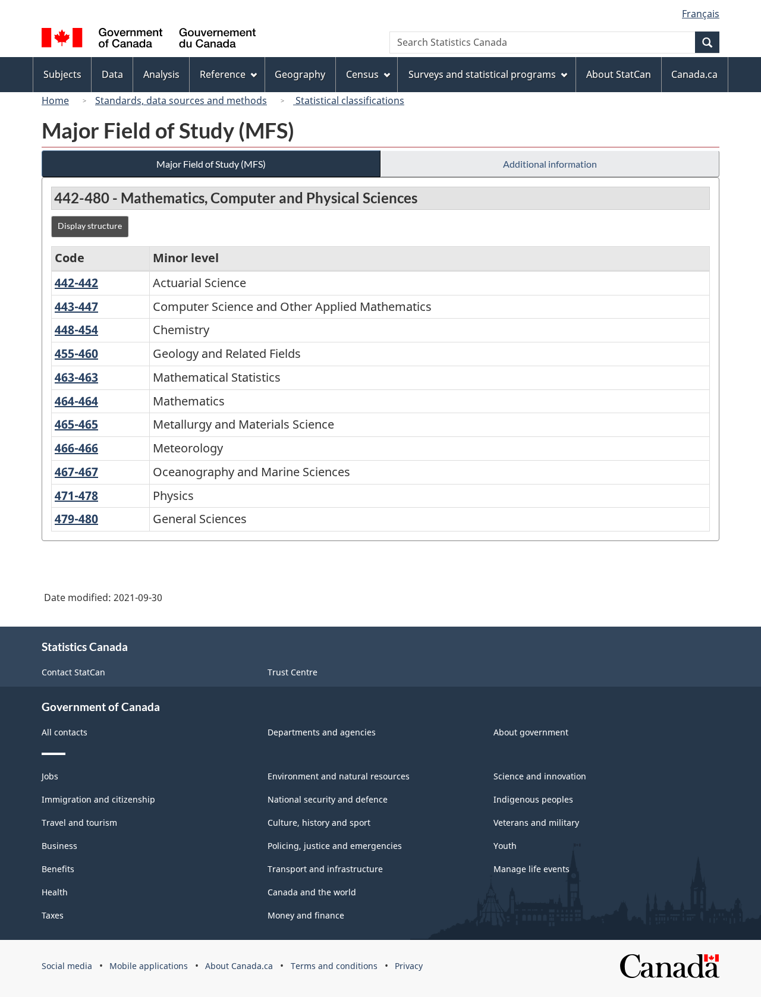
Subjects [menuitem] (62, 74)
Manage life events (531, 869)
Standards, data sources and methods (181, 100)
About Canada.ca (239, 965)
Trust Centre (292, 672)
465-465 (76, 424)
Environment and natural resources (339, 776)
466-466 (76, 448)
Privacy (409, 965)
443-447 (76, 306)
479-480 (76, 519)
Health (55, 892)
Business (59, 845)
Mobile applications (148, 965)
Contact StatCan (73, 672)
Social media (67, 965)
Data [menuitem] (112, 74)
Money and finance (306, 915)
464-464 (76, 401)
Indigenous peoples (533, 799)
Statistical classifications (348, 100)
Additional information (550, 163)
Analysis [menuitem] (161, 74)
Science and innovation (539, 776)
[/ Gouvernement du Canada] (149, 39)
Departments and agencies (322, 732)
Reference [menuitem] (223, 74)
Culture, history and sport (319, 822)
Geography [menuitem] (300, 74)
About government (530, 732)
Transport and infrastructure (325, 869)
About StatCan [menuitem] (618, 74)
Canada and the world (312, 892)
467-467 (76, 472)
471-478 (76, 496)
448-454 (76, 330)
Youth (505, 845)
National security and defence (328, 799)
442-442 (76, 283)
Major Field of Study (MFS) (211, 163)
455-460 (76, 353)
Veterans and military (536, 822)
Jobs (50, 776)
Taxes (53, 915)
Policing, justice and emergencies (335, 845)
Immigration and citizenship (98, 799)
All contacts (64, 732)
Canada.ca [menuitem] (694, 74)
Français (700, 13)
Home (55, 100)
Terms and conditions (334, 965)
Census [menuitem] (362, 74)
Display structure (90, 226)
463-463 (76, 377)
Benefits (58, 869)
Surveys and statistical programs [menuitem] (482, 74)
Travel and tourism (79, 822)
